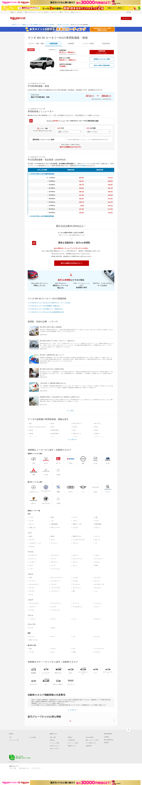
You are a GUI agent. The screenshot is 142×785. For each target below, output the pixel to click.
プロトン (53, 648)
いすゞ (53, 520)
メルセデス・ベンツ (35, 543)
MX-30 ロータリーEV (63, 24)
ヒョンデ (31, 636)
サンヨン (97, 636)
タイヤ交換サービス (91, 743)
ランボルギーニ (77, 606)
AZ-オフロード (77, 423)
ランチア (53, 606)
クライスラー (55, 555)
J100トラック (77, 433)
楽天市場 (128, 12)
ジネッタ (53, 584)
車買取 (53, 43)
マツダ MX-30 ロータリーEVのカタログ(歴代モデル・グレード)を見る (49, 303)
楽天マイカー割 (54, 748)
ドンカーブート (99, 648)
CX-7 (74, 430)
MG (74, 591)
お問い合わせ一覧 (23, 768)
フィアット (76, 603)
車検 (71, 43)
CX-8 (96, 430)
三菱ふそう (32, 527)
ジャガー (75, 577)
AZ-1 (30, 423)
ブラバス (75, 543)
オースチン (98, 587)
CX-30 (75, 427)
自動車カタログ (72, 745)
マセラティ (32, 606)
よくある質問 (32, 737)
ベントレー (32, 581)
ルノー (75, 619)
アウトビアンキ (55, 603)
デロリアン (54, 562)
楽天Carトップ (16, 24)
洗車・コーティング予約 (92, 740)
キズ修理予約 (71, 740)
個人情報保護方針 (108, 739)
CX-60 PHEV (55, 430)
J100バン (97, 433)
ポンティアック (77, 558)
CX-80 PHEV (55, 433)
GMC (96, 565)
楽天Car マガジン (54, 745)
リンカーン (32, 562)
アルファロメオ (34, 603)
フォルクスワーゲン (79, 539)
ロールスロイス (34, 584)
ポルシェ (97, 539)
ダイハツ (31, 524)
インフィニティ (55, 569)
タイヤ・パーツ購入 (73, 743)
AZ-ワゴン (98, 423)
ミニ (96, 543)
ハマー (31, 569)
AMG (30, 536)
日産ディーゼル (77, 524)
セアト (53, 652)
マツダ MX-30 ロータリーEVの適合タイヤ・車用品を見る (45, 309)
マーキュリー (99, 558)
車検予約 (52, 740)
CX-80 (31, 433)
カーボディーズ (99, 584)
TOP (10, 737)
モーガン (31, 587)
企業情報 (106, 737)
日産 (52, 517)
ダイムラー (98, 577)
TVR (30, 577)
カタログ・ (36, 43)
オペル (53, 539)
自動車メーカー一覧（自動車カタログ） (32, 24)
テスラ (31, 565)
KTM (74, 652)
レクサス (75, 527)
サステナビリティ (36, 768)
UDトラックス (55, 527)
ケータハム (76, 584)
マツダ (31, 520)
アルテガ (31, 546)
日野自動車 (98, 524)
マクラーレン (77, 587)
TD (74, 648)
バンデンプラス (55, 587)
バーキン (31, 652)
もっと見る (70, 410)
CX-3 (52, 427)
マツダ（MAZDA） (50, 24)
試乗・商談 (53, 737)
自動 (106, 43)
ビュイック (32, 558)
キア (74, 636)
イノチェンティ (55, 610)
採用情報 (106, 742)
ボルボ (53, 627)
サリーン (75, 562)
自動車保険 (88, 745)
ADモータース (33, 640)
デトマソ (97, 606)
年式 (60, 128)
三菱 (96, 517)
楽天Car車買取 (80, 165)
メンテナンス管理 (54, 743)
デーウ (53, 636)
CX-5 (96, 427)
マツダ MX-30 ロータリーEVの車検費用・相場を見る (44, 306)
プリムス (97, 562)
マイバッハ (54, 543)
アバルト (31, 610)
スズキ (97, 520)
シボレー (97, 555)
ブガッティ (98, 619)
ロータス (75, 581)
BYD (30, 648)
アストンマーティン (57, 577)
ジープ (53, 565)
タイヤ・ (88, 43)
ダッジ (75, 565)
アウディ (31, 539)
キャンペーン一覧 (13, 740)
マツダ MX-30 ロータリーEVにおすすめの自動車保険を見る (46, 312)
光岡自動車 (54, 524)
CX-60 (31, 430)
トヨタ (31, 517)
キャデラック (33, 555)
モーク (31, 594)
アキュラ (97, 527)
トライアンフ (55, 591)
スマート (97, 536)
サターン (75, 555)
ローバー (97, 581)
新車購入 (70, 737)
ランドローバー (55, 581)
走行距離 (91, 128)
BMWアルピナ (77, 536)
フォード (53, 558)
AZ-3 (52, 423)
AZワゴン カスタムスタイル (37, 427)
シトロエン (32, 619)
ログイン (127, 18)
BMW (52, 536)
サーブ (31, 627)
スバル (75, 520)
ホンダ (75, 517)
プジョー (53, 619)
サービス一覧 (12, 768)
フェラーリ (98, 603)
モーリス (31, 591)
